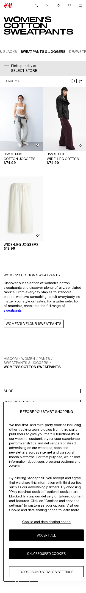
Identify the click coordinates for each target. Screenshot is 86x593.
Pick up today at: (24, 66)
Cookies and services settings (46, 572)
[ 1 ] (74, 81)
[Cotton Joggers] (21, 119)
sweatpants (13, 310)
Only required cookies (46, 554)
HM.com (11, 359)
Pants (44, 359)
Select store (24, 70)
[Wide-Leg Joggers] (21, 208)
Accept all (46, 535)
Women (28, 359)
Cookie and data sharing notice (46, 522)
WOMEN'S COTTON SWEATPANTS (32, 367)
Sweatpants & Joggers (26, 363)
